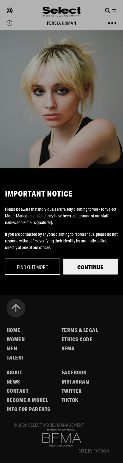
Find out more (32, 267)
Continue (90, 267)
